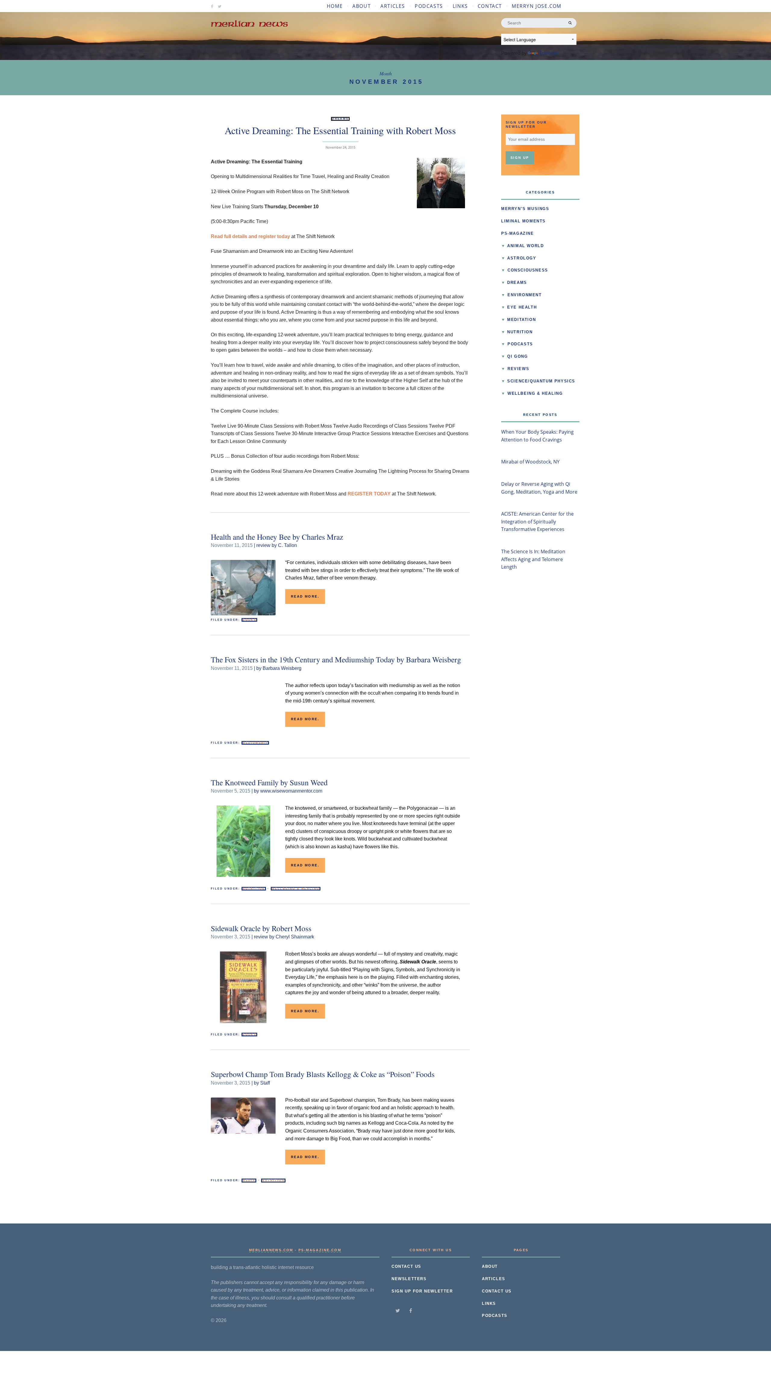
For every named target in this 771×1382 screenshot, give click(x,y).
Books (249, 619)
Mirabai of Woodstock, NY (530, 461)
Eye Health (522, 307)
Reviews (518, 369)
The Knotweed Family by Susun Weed (269, 782)
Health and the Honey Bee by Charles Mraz (277, 537)
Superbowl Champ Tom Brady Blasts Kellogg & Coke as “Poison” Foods (323, 1074)
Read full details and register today (250, 236)
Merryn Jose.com (536, 6)
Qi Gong (517, 356)
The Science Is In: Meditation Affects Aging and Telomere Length (533, 559)
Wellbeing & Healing (296, 888)
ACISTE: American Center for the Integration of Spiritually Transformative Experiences (537, 521)
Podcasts (429, 6)
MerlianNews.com (271, 1250)
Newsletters (409, 1279)
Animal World (525, 246)
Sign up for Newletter (422, 1291)
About (361, 6)
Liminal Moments (523, 221)
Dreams (340, 118)
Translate (549, 53)
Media (248, 1180)
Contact (490, 6)
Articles (392, 6)
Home (335, 6)
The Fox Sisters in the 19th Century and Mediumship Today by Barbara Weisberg (336, 659)
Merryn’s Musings (525, 209)
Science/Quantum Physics (541, 381)
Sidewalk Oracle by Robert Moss (261, 928)
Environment (524, 295)
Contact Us (406, 1266)
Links (460, 6)
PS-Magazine (517, 233)
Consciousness (527, 270)
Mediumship (255, 742)
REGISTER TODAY (369, 493)
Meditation (521, 320)
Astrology (521, 258)
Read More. (305, 596)
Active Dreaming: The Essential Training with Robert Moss (340, 130)
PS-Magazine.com (319, 1250)
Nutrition (253, 888)
